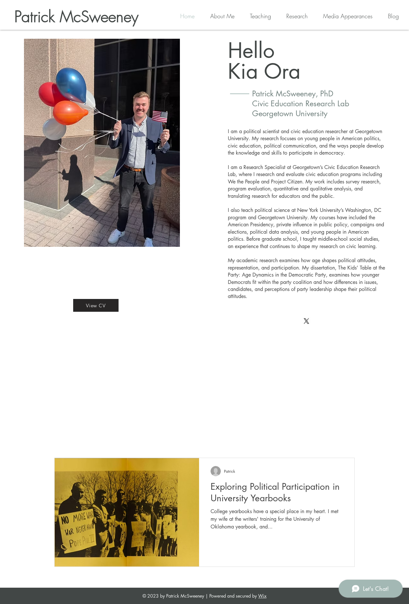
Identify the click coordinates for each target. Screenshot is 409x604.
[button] (256, 16)
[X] (306, 321)
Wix (262, 596)
